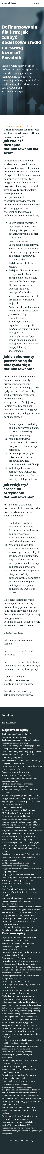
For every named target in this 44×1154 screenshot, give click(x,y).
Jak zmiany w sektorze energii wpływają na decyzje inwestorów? (22, 767)
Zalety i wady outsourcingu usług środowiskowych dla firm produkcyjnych (20, 841)
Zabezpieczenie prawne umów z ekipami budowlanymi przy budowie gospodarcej (21, 1009)
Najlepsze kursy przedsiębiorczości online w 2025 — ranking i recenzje (21, 1041)
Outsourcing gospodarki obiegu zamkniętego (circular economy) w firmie (21, 817)
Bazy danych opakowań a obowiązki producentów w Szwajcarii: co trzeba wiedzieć (19, 892)
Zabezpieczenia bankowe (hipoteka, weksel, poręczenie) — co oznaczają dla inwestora (22, 1003)
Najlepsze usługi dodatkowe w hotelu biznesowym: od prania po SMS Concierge (21, 965)
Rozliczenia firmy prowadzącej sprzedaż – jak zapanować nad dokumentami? (21, 747)
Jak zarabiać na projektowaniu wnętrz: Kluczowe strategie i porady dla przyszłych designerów (22, 1131)
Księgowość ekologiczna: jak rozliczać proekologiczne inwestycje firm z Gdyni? (21, 1026)
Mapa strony (9, 722)
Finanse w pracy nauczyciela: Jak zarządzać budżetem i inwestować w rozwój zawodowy (19, 1069)
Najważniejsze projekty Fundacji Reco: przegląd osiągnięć (20, 779)
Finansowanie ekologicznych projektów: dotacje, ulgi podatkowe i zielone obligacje (21, 823)
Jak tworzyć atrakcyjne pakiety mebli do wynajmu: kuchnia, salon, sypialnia (20, 1021)
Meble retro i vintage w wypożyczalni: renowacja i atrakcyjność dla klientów (19, 1015)
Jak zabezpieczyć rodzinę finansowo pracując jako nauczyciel (19, 1076)
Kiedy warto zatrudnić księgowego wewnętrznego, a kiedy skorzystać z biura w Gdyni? (21, 1034)
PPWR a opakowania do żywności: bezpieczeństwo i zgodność (17, 785)
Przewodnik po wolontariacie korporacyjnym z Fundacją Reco (17, 773)
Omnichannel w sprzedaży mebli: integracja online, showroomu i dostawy (20, 1088)
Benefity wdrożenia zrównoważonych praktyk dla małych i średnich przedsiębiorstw (19, 946)
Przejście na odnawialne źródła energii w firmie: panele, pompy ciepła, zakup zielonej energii (21, 857)
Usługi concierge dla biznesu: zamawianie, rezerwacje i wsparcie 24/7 (21, 971)
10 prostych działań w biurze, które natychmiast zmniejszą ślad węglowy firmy (22, 829)
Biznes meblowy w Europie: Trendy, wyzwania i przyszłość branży (18, 1082)
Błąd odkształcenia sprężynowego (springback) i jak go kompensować (18, 997)
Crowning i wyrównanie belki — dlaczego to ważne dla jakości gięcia (21, 953)
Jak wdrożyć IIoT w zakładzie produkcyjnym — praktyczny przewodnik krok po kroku (21, 984)
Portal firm (9, 3)
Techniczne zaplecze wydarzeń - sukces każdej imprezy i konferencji (20, 741)
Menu (36, 3)
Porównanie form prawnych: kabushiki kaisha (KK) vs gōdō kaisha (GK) (20, 1123)
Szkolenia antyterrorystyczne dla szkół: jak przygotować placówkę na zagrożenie (22, 797)
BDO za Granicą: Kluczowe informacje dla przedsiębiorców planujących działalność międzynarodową (21, 1101)
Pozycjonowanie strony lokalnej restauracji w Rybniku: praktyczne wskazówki (17, 1054)
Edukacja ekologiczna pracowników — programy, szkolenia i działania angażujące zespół (22, 848)
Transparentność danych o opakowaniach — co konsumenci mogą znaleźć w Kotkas (21, 908)
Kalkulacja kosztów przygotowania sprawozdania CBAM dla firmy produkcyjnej (18, 883)
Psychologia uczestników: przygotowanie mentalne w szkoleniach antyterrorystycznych (21, 804)
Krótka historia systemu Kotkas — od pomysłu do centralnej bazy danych (19, 914)
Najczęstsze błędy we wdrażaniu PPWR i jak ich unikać (20, 791)
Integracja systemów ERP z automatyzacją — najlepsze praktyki (22, 977)
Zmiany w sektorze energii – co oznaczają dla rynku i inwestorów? (21, 761)
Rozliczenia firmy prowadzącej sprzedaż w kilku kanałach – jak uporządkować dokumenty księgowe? (22, 754)
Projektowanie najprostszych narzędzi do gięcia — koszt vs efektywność (21, 991)
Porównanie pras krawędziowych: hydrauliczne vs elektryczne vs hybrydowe (21, 959)
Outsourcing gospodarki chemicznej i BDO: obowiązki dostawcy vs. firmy (19, 811)
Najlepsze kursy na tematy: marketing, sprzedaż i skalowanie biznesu (20, 1047)
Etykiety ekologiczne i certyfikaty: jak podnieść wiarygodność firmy (19, 939)
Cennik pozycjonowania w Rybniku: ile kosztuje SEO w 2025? (19, 1062)
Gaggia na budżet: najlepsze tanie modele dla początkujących (21, 870)
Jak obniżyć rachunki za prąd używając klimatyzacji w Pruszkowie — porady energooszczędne (19, 921)
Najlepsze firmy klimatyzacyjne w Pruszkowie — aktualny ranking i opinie (20, 928)
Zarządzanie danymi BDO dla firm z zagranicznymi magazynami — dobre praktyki (19, 1110)
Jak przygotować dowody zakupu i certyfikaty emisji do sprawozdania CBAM (21, 876)
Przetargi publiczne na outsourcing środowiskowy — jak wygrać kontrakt (19, 835)
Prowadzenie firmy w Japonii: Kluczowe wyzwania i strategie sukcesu (20, 1117)
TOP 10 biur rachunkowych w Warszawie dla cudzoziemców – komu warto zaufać (21, 1094)
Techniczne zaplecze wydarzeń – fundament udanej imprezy (17, 735)
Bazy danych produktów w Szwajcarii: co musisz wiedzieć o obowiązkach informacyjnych (21, 901)
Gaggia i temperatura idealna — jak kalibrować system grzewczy (18, 864)
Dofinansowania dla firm (18, 125)
